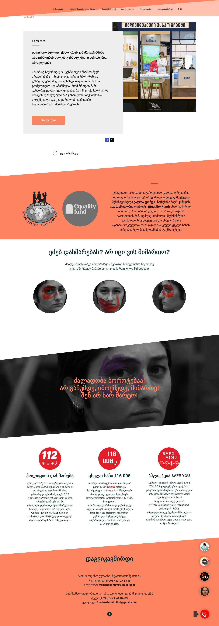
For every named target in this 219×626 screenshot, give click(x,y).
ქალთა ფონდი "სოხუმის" (152, 202)
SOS (180, 9)
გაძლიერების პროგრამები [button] (82, 9)
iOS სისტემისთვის (60, 520)
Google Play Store (41, 513)
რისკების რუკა (109, 9)
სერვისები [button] (58, 9)
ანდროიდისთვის (38, 520)
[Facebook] (107, 140)
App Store (59, 513)
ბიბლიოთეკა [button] (127, 9)
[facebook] (109, 615)
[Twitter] (112, 140)
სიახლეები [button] (145, 9)
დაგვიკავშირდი (165, 9)
